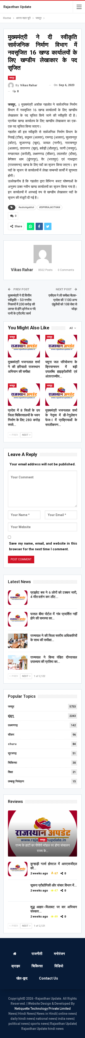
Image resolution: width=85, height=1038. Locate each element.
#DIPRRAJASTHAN (49, 207)
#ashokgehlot (26, 207)
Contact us (48, 978)
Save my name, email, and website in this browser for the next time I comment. (43, 546)
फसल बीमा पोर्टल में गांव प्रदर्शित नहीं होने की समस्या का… (53, 616)
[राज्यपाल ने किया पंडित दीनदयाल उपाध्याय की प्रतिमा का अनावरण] (17, 662)
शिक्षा (10, 772)
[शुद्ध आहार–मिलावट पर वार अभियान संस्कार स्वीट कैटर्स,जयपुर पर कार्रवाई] (17, 912)
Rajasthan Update (17, 7)
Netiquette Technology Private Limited (43, 1008)
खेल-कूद (21, 978)
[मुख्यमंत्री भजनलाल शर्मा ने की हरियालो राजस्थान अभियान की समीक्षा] (24, 346)
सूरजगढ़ (12, 753)
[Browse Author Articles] (42, 254)
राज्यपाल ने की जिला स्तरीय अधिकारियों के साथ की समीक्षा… (53, 638)
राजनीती (37, 954)
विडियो (58, 966)
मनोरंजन (59, 954)
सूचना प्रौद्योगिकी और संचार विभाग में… (53, 885)
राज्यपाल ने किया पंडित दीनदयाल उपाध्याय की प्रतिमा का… (53, 659)
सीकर (11, 734)
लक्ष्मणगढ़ (13, 725)
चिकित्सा (12, 762)
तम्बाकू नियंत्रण (16, 781)
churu (12, 744)
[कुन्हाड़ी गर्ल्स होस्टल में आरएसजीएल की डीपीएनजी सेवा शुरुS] (17, 869)
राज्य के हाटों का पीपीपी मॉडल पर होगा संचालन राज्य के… (42, 848)
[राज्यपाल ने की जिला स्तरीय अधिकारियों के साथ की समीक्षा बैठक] (17, 641)
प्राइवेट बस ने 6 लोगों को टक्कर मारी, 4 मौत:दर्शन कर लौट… (53, 594)
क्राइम (15, 966)
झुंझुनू (11, 716)
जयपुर (11, 77)
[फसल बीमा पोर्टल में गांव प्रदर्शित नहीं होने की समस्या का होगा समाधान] (17, 619)
